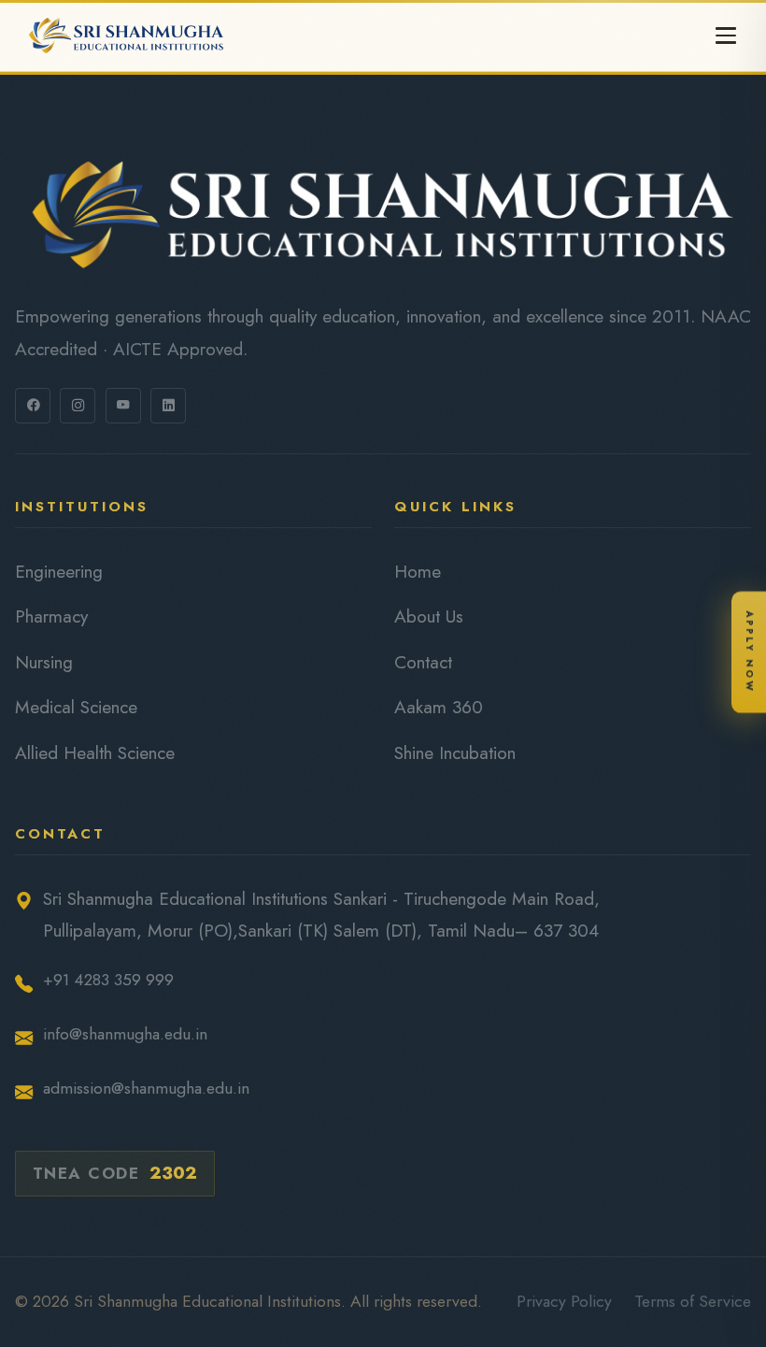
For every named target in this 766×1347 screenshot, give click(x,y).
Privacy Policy (564, 1301)
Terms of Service (692, 1301)
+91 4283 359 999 (108, 979)
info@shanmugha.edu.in (125, 1034)
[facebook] (32, 405)
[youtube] (123, 405)
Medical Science (76, 707)
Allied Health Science (95, 752)
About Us (428, 616)
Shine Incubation (455, 752)
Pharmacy (51, 616)
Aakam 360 (438, 707)
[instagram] (77, 405)
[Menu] (726, 35)
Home (417, 571)
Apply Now (749, 650)
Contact (423, 662)
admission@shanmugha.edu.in (146, 1088)
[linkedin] (168, 405)
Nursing (44, 662)
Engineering (59, 571)
